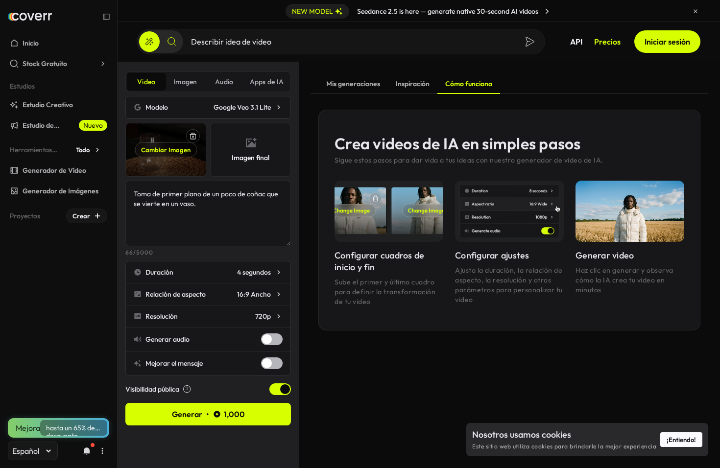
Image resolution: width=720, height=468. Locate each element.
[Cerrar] (695, 11)
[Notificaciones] (87, 451)
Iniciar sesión (667, 42)
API (576, 42)
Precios (607, 42)
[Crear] (149, 41)
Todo (83, 150)
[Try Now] (547, 11)
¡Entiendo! (681, 440)
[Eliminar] (193, 136)
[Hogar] (30, 16)
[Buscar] (172, 41)
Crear (81, 216)
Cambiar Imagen (166, 150)
